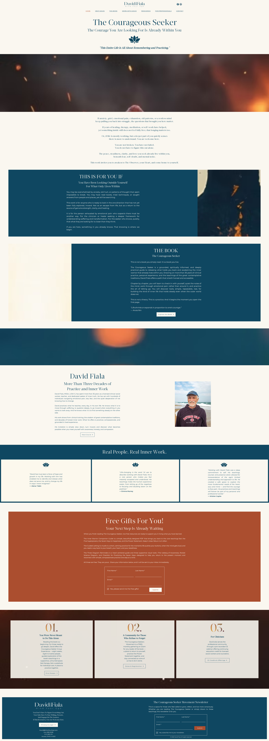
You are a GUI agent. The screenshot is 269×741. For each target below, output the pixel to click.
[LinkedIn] (180, 4)
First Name (112, 571)
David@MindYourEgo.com (48, 730)
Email (110, 580)
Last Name (140, 571)
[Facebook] (178, 4)
